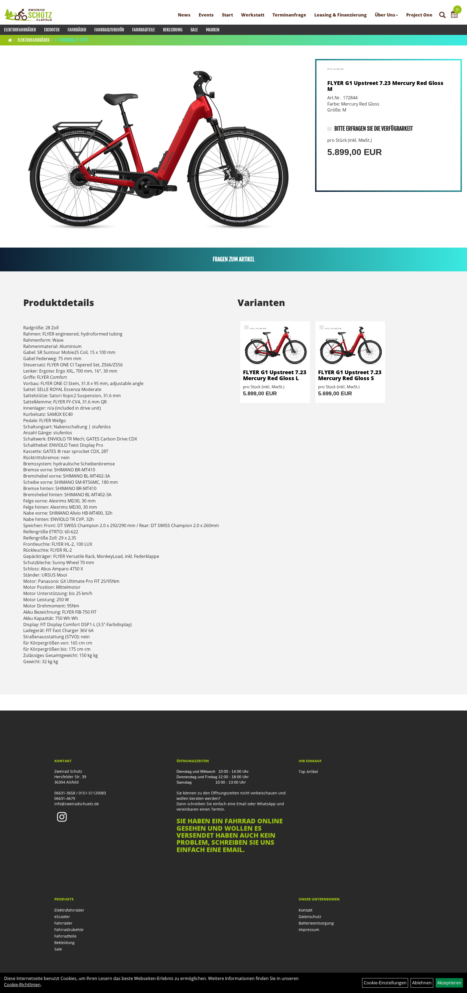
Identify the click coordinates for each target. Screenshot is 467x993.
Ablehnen (422, 983)
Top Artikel (308, 771)
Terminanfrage (289, 15)
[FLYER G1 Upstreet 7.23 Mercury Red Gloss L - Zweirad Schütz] (275, 345)
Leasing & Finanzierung (340, 15)
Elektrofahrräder (20, 29)
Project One (419, 15)
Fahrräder (77, 29)
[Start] (10, 40)
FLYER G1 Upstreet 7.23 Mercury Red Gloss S (350, 375)
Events (206, 15)
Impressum (309, 929)
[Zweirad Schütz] (28, 15)
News (184, 15)
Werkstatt (252, 15)
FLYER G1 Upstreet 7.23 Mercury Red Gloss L (274, 375)
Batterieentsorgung (316, 923)
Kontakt (305, 910)
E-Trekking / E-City (71, 40)
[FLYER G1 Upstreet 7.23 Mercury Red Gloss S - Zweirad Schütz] (350, 345)
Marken (212, 29)
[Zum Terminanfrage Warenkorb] (454, 15)
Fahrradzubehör (109, 29)
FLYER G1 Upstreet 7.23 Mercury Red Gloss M (385, 86)
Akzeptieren (449, 983)
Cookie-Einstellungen (385, 983)
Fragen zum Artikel (234, 259)
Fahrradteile (143, 29)
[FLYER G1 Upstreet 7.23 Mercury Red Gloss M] (156, 148)
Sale (194, 29)
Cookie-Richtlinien (22, 985)
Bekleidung (172, 29)
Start (227, 15)
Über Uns (385, 15)
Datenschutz (310, 916)
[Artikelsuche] (442, 15)
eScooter (51, 29)
